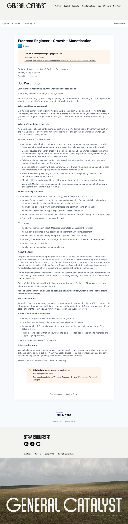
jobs (29, 23)
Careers (37, 454)
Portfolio (58, 6)
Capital (67, 6)
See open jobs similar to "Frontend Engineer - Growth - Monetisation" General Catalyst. (60, 60)
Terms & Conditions (66, 454)
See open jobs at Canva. (34, 57)
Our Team (117, 6)
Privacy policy (58, 421)
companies (11, 23)
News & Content (104, 6)
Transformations (88, 6)
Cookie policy (70, 421)
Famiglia (75, 6)
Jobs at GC (49, 454)
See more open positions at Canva (64, 394)
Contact (27, 454)
